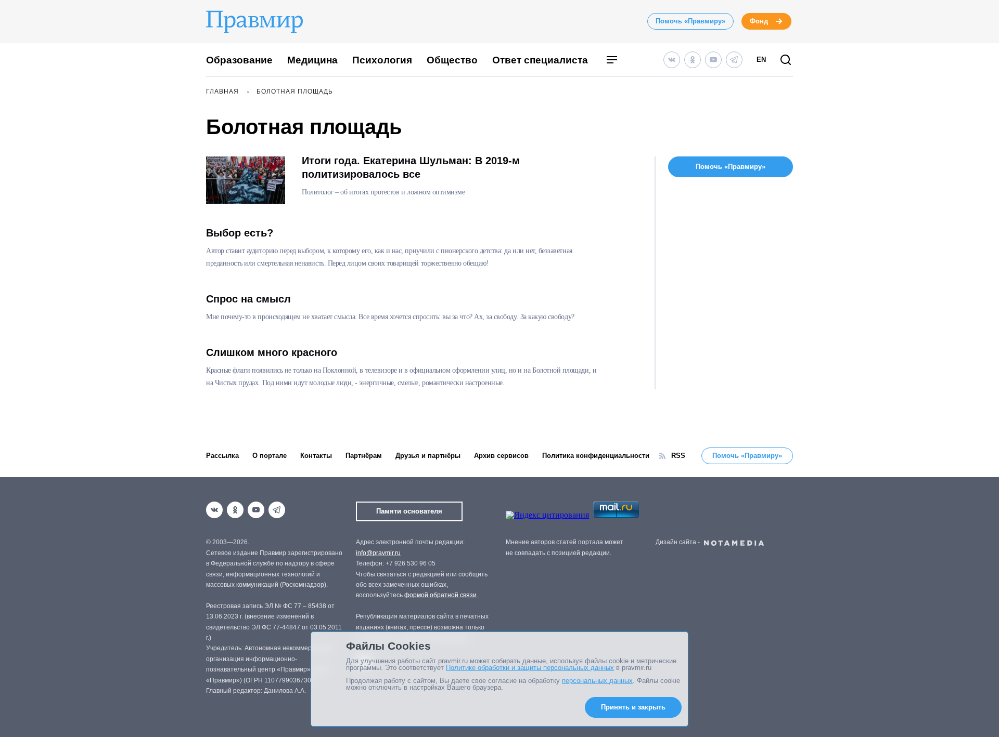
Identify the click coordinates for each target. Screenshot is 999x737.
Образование (239, 60)
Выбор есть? (239, 233)
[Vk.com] (671, 59)
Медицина (312, 60)
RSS (678, 455)
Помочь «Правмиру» (690, 21)
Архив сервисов (501, 455)
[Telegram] (734, 59)
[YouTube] (713, 59)
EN (761, 59)
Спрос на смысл (248, 299)
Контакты (316, 455)
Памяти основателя (409, 511)
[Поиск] (785, 61)
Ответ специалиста (540, 60)
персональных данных (597, 681)
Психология (382, 60)
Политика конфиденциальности (595, 455)
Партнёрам (363, 455)
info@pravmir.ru (378, 553)
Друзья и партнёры (427, 455)
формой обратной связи (440, 595)
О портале (269, 455)
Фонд (759, 21)
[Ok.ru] (692, 59)
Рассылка (222, 455)
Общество (452, 60)
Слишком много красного (271, 352)
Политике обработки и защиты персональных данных (530, 668)
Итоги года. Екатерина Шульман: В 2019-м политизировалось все (411, 167)
